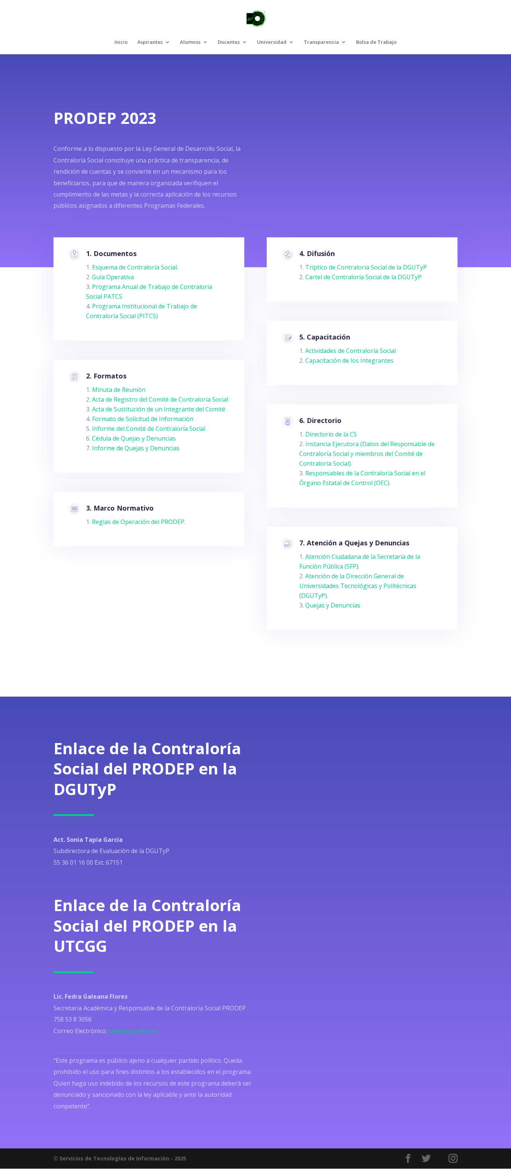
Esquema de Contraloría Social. (135, 267)
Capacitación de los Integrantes (349, 360)
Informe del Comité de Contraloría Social (148, 428)
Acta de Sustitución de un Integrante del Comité (158, 409)
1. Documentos (111, 253)
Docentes (229, 42)
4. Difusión (317, 253)
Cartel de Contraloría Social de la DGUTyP (363, 277)
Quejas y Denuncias (332, 605)
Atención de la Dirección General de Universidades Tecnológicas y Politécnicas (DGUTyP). (357, 586)
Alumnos (190, 42)
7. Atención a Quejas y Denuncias (354, 542)
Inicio (121, 42)
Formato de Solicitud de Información (142, 419)
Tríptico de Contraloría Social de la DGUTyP (366, 267)
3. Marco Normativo (120, 507)
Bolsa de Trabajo (376, 42)
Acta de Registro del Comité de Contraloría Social (160, 399)
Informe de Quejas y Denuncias (136, 448)
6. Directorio (320, 420)
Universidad (272, 42)
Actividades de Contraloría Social (350, 351)
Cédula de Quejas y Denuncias (134, 438)
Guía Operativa (113, 277)
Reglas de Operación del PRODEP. (139, 522)
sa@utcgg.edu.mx (132, 1031)
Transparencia (321, 42)
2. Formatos (106, 375)
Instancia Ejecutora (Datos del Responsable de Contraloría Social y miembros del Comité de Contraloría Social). (367, 454)
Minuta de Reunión (119, 390)
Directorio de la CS (331, 434)
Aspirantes (150, 42)
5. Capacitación (324, 336)
